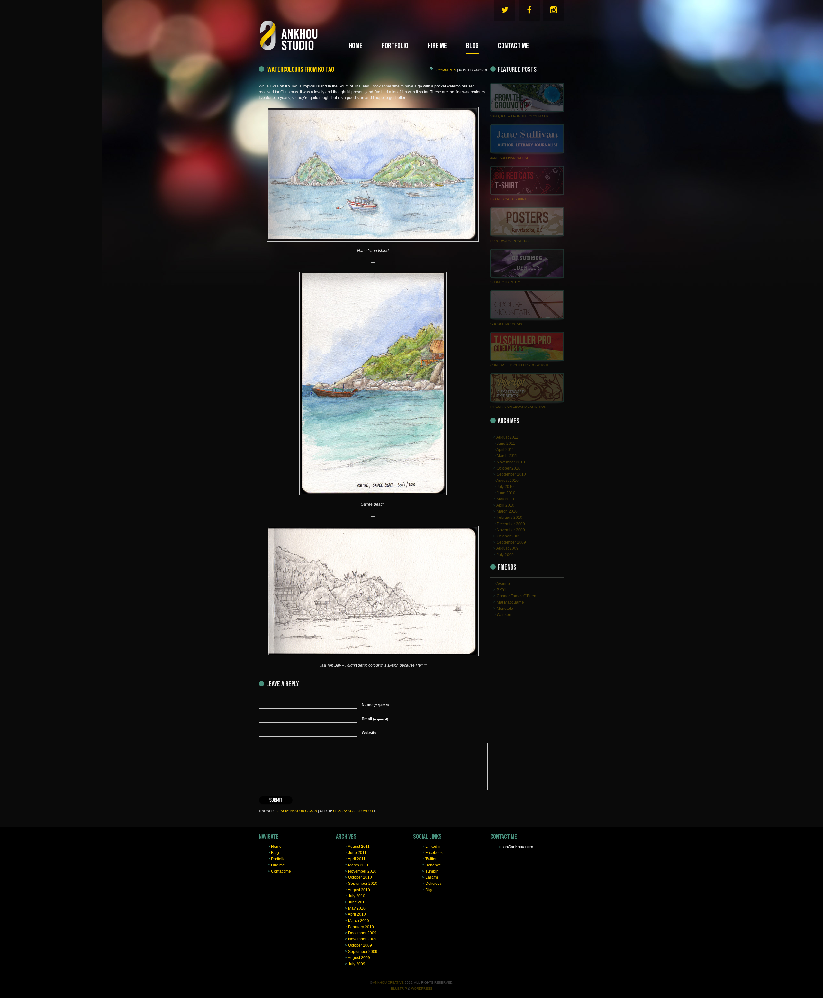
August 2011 (507, 437)
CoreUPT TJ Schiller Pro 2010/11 (519, 365)
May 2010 (505, 499)
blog (472, 45)
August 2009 (507, 548)
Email (375, 719)
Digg (429, 889)
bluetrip (399, 988)
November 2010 (511, 462)
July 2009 (505, 554)
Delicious (433, 883)
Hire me (278, 865)
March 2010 (507, 511)
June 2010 (506, 492)
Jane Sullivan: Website (511, 158)
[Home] (302, 28)
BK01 (501, 590)
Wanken (504, 614)
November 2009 (511, 529)
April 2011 (505, 449)
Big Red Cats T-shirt (508, 199)
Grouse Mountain (506, 323)
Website (369, 732)
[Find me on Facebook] (529, 11)
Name (375, 704)
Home (276, 846)
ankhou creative (388, 982)
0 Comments (446, 70)
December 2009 (511, 523)
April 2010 (505, 505)
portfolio (395, 45)
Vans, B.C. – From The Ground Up (519, 116)
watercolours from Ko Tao (300, 69)
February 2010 (509, 517)
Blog (275, 852)
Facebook (434, 852)
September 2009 (511, 542)
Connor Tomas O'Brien (516, 596)
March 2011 (507, 455)
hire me (437, 45)
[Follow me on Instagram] (553, 11)
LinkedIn (432, 846)
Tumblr (431, 871)
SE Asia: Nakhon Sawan (296, 811)
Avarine (503, 583)
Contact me (281, 871)
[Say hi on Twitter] (504, 11)
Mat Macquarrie (510, 602)
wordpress (421, 988)
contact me (513, 45)
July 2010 (505, 486)
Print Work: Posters (509, 241)
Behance (433, 865)
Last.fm (431, 877)
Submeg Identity (505, 282)
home (355, 45)
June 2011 (506, 443)
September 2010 (511, 474)
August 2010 (507, 480)
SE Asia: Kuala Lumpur (353, 811)
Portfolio (278, 858)
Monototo (505, 608)
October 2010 (508, 468)
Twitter (431, 858)
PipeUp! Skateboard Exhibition (518, 406)
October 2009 (508, 536)
